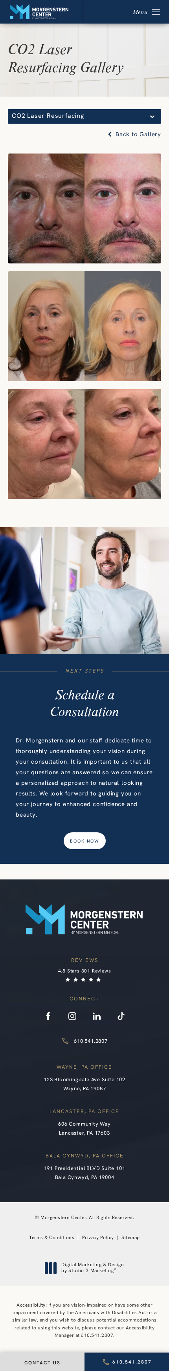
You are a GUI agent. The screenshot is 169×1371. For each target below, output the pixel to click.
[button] (156, 12)
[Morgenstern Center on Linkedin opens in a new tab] (96, 1016)
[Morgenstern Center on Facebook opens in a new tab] (48, 1016)
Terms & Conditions (51, 1238)
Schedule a (84, 703)
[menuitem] (48, 1016)
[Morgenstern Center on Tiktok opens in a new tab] (121, 1016)
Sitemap (130, 1238)
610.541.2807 (97, 1335)
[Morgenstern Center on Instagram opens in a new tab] (72, 1016)
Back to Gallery (137, 135)
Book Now (84, 841)
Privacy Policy (98, 1238)
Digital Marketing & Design (92, 1268)
